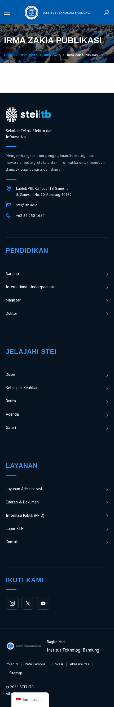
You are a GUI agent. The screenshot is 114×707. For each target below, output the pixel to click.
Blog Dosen (28, 55)
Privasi (57, 664)
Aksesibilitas (79, 664)
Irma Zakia (52, 55)
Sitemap (15, 672)
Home (8, 55)
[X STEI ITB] (27, 603)
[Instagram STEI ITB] (12, 603)
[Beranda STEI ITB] (28, 114)
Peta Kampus (35, 664)
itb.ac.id (12, 664)
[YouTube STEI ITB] (43, 603)
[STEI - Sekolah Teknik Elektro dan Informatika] (57, 12)
